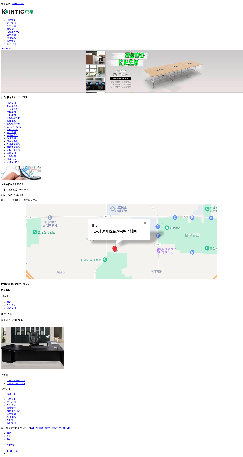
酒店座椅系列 (13, 147)
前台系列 (11, 132)
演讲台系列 (12, 141)
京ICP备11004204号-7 (41, 428)
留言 (9, 439)
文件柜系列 (12, 121)
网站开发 (56, 428)
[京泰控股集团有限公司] (17, 15)
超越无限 (66, 428)
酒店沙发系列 (13, 150)
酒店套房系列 (13, 123)
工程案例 (11, 156)
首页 (9, 302)
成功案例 (11, 414)
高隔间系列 (12, 135)
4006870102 (18, 3)
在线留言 (11, 420)
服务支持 (11, 408)
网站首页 (11, 399)
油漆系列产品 (13, 162)
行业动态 (11, 417)
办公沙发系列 (13, 118)
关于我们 (11, 402)
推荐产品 (11, 159)
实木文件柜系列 (14, 126)
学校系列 (11, 153)
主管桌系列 (12, 109)
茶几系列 (11, 138)
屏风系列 (11, 115)
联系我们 (11, 423)
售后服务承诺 (13, 411)
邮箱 (9, 436)
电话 (9, 433)
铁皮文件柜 (12, 129)
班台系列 (11, 103)
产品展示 (11, 305)
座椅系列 (11, 112)
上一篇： (16, 383)
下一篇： (16, 380)
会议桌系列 (12, 106)
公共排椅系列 (13, 144)
